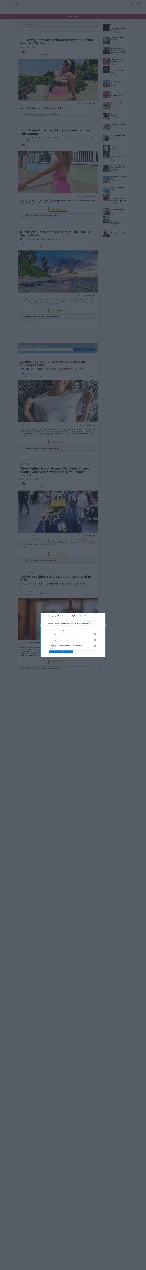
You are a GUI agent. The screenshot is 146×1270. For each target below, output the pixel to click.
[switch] (94, 634)
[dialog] (73, 635)
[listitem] (73, 630)
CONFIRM (61, 652)
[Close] (102, 616)
